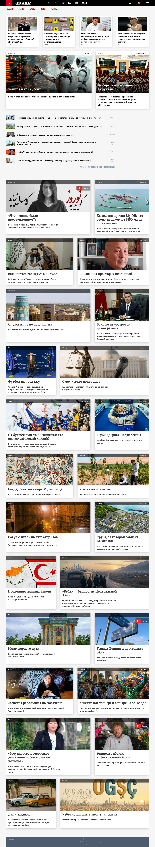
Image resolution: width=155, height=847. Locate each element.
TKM (69, 3)
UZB (76, 3)
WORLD (84, 3)
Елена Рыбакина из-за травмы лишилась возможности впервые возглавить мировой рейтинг (132, 37)
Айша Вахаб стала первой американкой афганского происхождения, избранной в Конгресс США (21, 37)
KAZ (49, 3)
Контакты (11, 839)
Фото (43, 9)
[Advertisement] (134, 146)
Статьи (21, 9)
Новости (9, 9)
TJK (63, 3)
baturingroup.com (93, 842)
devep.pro (88, 844)
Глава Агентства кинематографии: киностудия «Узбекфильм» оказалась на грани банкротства (95, 37)
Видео (32, 9)
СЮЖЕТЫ (54, 9)
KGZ (56, 3)
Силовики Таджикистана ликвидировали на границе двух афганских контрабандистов (57, 37)
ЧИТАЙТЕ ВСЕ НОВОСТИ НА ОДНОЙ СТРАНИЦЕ (97, 167)
